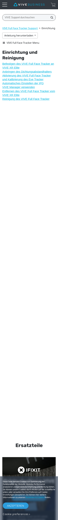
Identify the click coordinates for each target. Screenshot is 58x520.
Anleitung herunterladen (19, 35)
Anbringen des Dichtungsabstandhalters (27, 71)
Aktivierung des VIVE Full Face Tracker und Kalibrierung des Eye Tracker (26, 77)
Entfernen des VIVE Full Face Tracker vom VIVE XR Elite (28, 93)
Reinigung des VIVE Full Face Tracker (25, 99)
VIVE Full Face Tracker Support (20, 28)
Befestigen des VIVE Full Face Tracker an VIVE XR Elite (28, 65)
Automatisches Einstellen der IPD (23, 83)
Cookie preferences (15, 514)
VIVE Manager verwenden (18, 87)
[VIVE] (29, 4)
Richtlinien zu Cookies (35, 497)
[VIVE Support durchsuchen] (51, 17)
